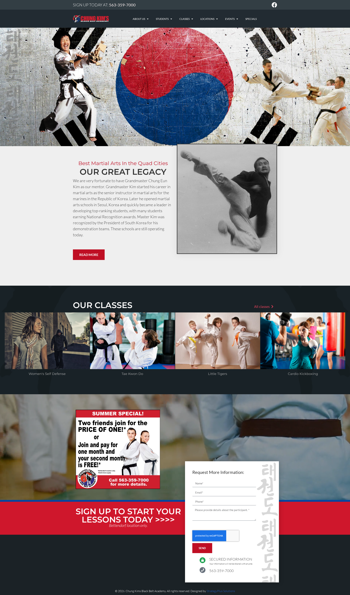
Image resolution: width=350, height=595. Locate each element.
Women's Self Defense (47, 374)
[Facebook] (274, 5)
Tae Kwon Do (132, 374)
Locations (207, 18)
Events (230, 18)
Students (162, 18)
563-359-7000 (221, 570)
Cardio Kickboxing (303, 374)
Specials (251, 18)
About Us (139, 18)
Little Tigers (217, 374)
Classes (184, 18)
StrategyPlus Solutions (221, 591)
